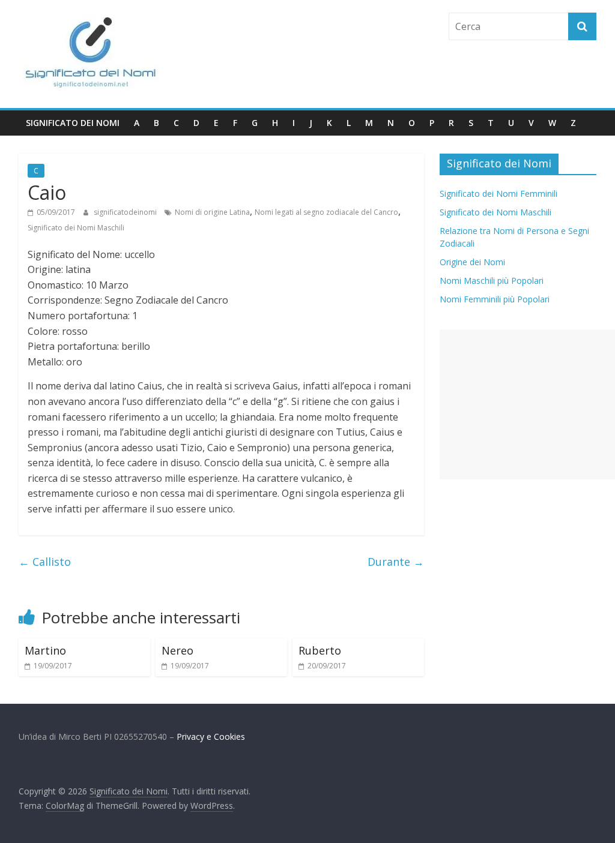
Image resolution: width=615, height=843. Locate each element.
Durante (396, 561)
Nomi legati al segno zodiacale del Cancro (326, 212)
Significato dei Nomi (73, 122)
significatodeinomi (126, 212)
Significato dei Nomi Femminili (498, 193)
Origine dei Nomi (472, 262)
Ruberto (319, 650)
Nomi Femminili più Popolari (495, 299)
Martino (45, 650)
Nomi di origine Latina (212, 212)
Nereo (177, 650)
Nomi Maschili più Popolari (492, 280)
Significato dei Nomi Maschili (76, 228)
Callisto (45, 561)
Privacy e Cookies (211, 736)
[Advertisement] (527, 404)
